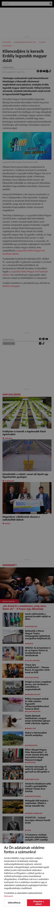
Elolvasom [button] (8, 896)
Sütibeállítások (14, 903)
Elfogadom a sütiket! (38, 902)
